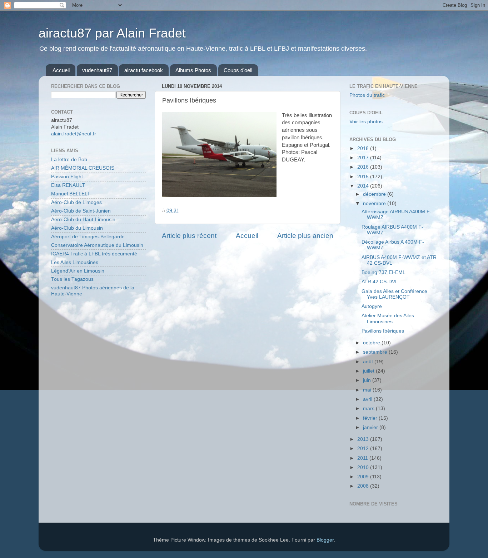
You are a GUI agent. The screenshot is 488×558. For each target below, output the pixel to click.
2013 (363, 439)
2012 (363, 448)
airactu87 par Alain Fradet (112, 33)
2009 (363, 476)
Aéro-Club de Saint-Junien (81, 211)
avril (368, 399)
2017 (363, 157)
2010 (363, 467)
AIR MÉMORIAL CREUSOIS (82, 168)
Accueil (61, 70)
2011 (363, 458)
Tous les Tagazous (72, 279)
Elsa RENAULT (68, 185)
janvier (371, 427)
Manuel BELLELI (70, 193)
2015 (363, 176)
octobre (372, 342)
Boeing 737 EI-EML (383, 272)
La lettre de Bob (69, 159)
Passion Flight (67, 176)
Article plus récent (189, 235)
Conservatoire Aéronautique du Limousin (97, 245)
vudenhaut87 (97, 70)
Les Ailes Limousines (74, 262)
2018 (363, 148)
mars (369, 408)
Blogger (325, 540)
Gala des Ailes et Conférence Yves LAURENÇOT (394, 294)
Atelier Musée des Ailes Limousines (388, 318)
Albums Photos (193, 70)
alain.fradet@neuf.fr (73, 133)
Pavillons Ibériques (383, 331)
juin (367, 380)
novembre (375, 203)
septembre (376, 352)
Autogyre (372, 306)
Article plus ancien (305, 235)
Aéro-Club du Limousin (77, 228)
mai (368, 390)
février (371, 418)
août (368, 361)
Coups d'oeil (238, 70)
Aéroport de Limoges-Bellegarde (88, 236)
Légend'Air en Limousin (77, 271)
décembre (375, 194)
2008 (363, 486)
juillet (369, 371)
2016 (363, 167)
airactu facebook (143, 70)
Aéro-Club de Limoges (76, 202)
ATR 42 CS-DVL (380, 281)
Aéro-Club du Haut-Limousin (83, 219)
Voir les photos (366, 121)
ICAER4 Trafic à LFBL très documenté (94, 253)
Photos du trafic (367, 95)
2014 (363, 186)
